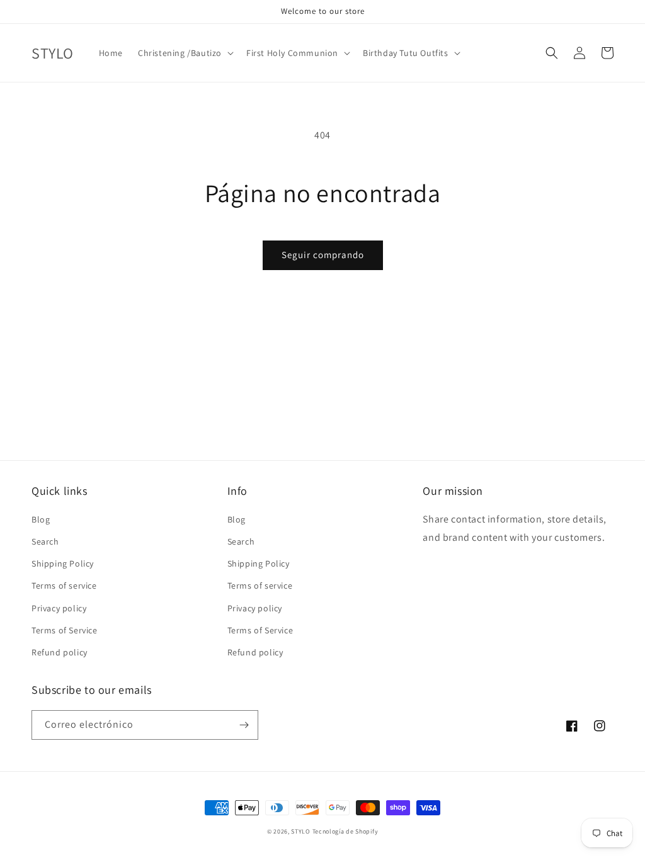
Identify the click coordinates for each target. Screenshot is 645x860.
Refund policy (59, 652)
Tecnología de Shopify (345, 831)
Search (45, 541)
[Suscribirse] (244, 725)
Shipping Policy (62, 563)
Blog (40, 519)
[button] (184, 53)
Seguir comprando (323, 255)
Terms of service (64, 585)
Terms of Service (64, 630)
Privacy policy (58, 608)
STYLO (301, 831)
